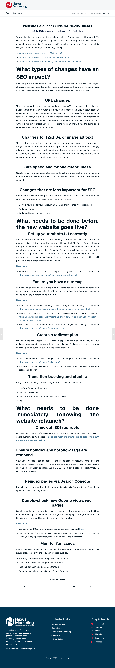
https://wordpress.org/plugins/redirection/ (39, 362)
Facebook (98, 642)
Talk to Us (99, 624)
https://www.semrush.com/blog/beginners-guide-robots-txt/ (48, 275)
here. (81, 529)
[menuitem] (107, 5)
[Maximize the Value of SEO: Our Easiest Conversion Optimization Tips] (113, 334)
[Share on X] (41, 586)
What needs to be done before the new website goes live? (46, 57)
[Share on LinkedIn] (74, 586)
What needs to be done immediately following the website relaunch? (51, 61)
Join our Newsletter (96, 629)
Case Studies (56, 628)
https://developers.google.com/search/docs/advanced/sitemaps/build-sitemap (57, 309)
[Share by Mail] (90, 586)
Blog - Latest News (14, 13)
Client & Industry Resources (57, 31)
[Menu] (107, 5)
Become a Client (58, 624)
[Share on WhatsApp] (57, 586)
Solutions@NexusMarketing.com (20, 648)
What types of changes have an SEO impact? (40, 53)
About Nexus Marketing (61, 632)
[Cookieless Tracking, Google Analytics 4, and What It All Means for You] (1, 334)
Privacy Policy (57, 639)
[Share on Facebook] (24, 586)
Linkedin (98, 634)
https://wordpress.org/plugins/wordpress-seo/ (42, 328)
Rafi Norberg (78, 31)
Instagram (99, 638)
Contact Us (56, 635)
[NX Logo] (16, 5)
